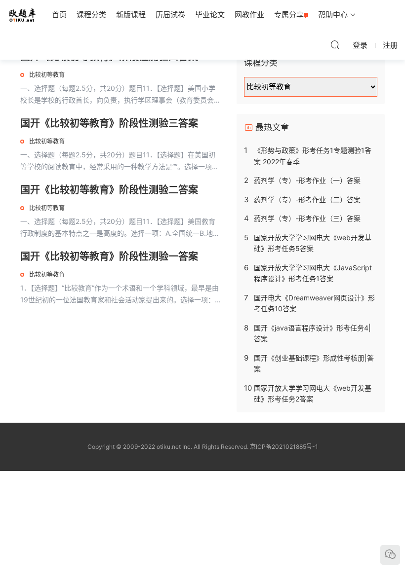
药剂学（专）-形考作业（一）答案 (307, 180)
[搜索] (335, 44)
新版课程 (131, 14)
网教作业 (249, 14)
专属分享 (289, 14)
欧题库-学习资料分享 (22, 15)
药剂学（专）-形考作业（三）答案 (307, 218)
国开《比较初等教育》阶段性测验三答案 (109, 123)
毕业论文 (210, 14)
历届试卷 (170, 14)
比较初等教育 (47, 74)
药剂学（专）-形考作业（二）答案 (307, 199)
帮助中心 (333, 14)
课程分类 (91, 14)
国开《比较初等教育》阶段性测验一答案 (109, 256)
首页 (59, 14)
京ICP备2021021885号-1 (284, 446)
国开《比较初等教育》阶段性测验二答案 (109, 190)
